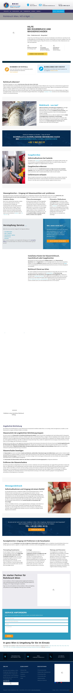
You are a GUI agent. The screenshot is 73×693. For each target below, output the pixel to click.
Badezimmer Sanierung (42, 680)
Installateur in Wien (48, 91)
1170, (68, 645)
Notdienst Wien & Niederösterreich (44, 672)
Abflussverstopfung (41, 678)
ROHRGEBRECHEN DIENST (54, 67)
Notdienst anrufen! (54, 70)
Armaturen (55, 205)
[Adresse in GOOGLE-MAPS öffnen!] (28, 6)
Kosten (65, 263)
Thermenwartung (26, 11)
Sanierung (38, 11)
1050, (55, 645)
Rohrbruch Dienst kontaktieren (36, 53)
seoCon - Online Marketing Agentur (63, 690)
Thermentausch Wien (42, 674)
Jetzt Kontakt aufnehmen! (58, 241)
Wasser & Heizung (15, 11)
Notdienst (33, 11)
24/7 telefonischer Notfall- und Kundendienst (38, 279)
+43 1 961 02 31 (36, 142)
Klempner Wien (23, 670)
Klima (21, 11)
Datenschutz (23, 676)
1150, (63, 645)
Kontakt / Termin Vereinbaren (58, 11)
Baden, (14, 647)
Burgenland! (47, 647)
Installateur (6, 11)
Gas (10, 11)
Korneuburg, (28, 647)
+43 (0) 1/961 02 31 (64, 5)
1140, (60, 645)
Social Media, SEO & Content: (30, 690)
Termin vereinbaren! (14, 72)
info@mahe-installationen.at (38, 657)
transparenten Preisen (39, 276)
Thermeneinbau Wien (42, 676)
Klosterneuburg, (23, 647)
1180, (4, 647)
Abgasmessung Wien (25, 672)
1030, (52, 645)
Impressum (23, 674)
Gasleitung (37, 160)
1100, (58, 645)
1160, (65, 645)
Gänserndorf (38, 647)
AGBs (22, 678)
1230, (12, 647)
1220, (9, 647)
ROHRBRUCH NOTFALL (19, 67)
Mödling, (18, 647)
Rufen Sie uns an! (36, 529)
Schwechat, (33, 647)
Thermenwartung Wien (42, 670)
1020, (50, 645)
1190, (7, 647)
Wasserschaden (49, 273)
